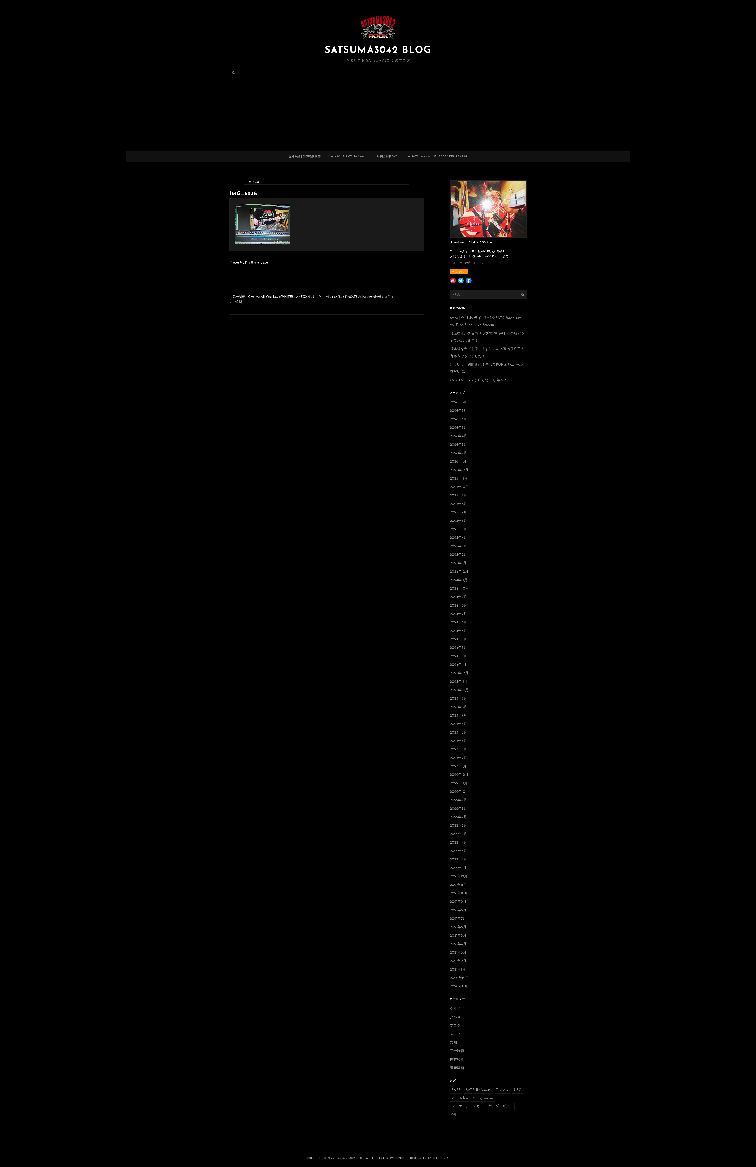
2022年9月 (458, 800)
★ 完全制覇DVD (387, 156)
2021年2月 (458, 961)
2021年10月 (459, 893)
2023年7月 (458, 716)
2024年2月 (458, 656)
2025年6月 (458, 521)
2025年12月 (459, 470)
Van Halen (459, 1098)
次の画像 (254, 182)
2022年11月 (459, 783)
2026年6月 (458, 419)
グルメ (455, 1009)
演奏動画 (457, 1068)
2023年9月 (458, 699)
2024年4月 (458, 639)
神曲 (455, 1114)
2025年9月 (458, 495)
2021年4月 (458, 944)
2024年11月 (459, 580)
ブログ (455, 1026)
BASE (456, 1090)
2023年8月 (458, 707)
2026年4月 (458, 436)
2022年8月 (458, 809)
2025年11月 (459, 479)
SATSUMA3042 (478, 1090)
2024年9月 (458, 597)
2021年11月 (458, 885)
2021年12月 (459, 876)
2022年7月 (458, 817)
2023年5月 (458, 732)
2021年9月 (458, 902)
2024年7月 (458, 614)
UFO (518, 1090)
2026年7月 (458, 411)
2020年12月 (459, 978)
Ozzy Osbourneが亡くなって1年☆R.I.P (480, 380)
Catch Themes (438, 1158)
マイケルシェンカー (467, 1106)
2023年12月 (459, 673)
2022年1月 (458, 868)
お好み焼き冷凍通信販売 (305, 156)
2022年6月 (458, 826)
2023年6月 (458, 724)
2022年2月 (458, 859)
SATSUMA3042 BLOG (378, 50)
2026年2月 (458, 453)
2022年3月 (458, 851)
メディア (457, 1034)
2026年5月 (458, 428)
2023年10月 (459, 690)
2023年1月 (458, 766)
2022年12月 (459, 775)
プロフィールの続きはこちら (466, 263)
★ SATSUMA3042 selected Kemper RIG (437, 156)
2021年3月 (458, 953)
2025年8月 (458, 504)
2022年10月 (459, 792)
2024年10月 (459, 589)
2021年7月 (458, 919)
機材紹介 (457, 1059)
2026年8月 (458, 402)
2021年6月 (458, 927)
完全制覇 (457, 1051)
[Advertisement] (378, 121)
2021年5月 (458, 936)
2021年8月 (458, 910)
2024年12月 (459, 572)
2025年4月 (458, 538)
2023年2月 (458, 758)
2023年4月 (458, 741)
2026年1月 (458, 462)
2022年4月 (458, 843)
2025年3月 (458, 546)
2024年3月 (458, 648)
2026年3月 (458, 445)
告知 (453, 1043)
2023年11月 (459, 682)
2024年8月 (458, 606)
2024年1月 (458, 665)
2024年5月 (458, 631)
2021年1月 (458, 970)
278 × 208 (261, 263)
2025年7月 (458, 512)
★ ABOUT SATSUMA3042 (348, 156)
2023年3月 (458, 749)
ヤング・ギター (500, 1106)
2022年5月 (458, 834)
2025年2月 (458, 555)
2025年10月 (459, 487)
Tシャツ (502, 1090)
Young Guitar (483, 1098)
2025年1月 (458, 563)
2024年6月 (458, 622)
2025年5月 (458, 529)
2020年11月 (459, 986)
